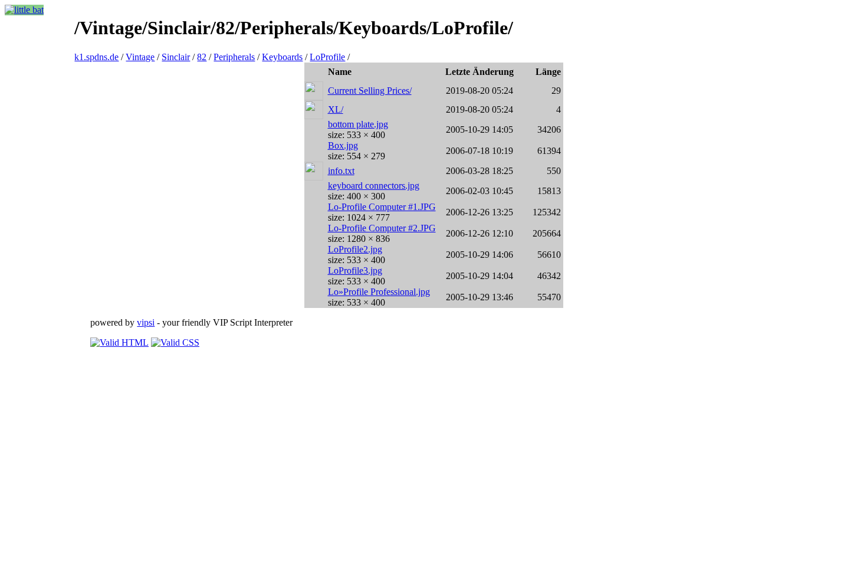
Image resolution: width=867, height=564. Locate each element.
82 (201, 57)
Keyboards (282, 57)
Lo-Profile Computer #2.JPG (382, 228)
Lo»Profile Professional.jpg (379, 292)
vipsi (146, 322)
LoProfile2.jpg (355, 249)
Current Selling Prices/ (370, 91)
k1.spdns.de (96, 57)
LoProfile (327, 57)
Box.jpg (343, 145)
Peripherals (234, 57)
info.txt (341, 171)
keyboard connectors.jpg (373, 186)
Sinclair (176, 57)
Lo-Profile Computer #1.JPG (382, 207)
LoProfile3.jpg (355, 270)
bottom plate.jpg (358, 124)
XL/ (335, 109)
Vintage (140, 57)
